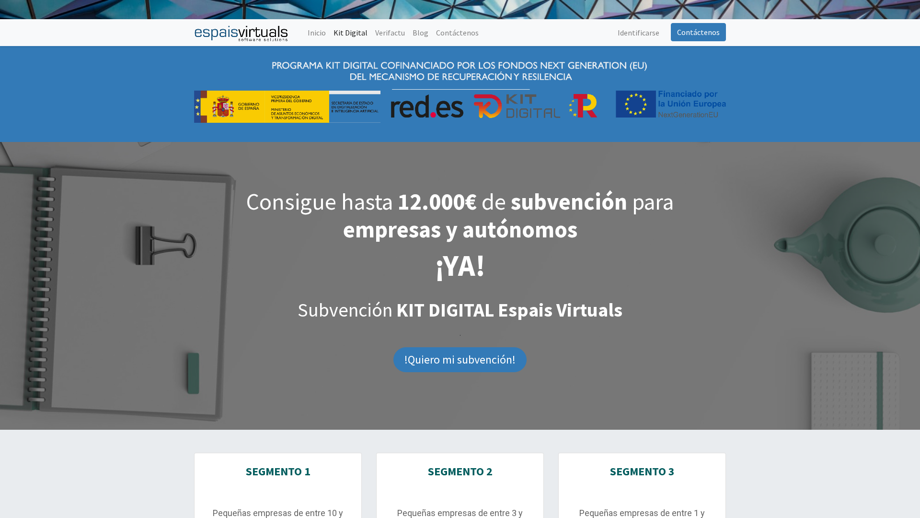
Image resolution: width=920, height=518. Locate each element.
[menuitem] (317, 32)
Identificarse (638, 32)
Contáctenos (698, 32)
